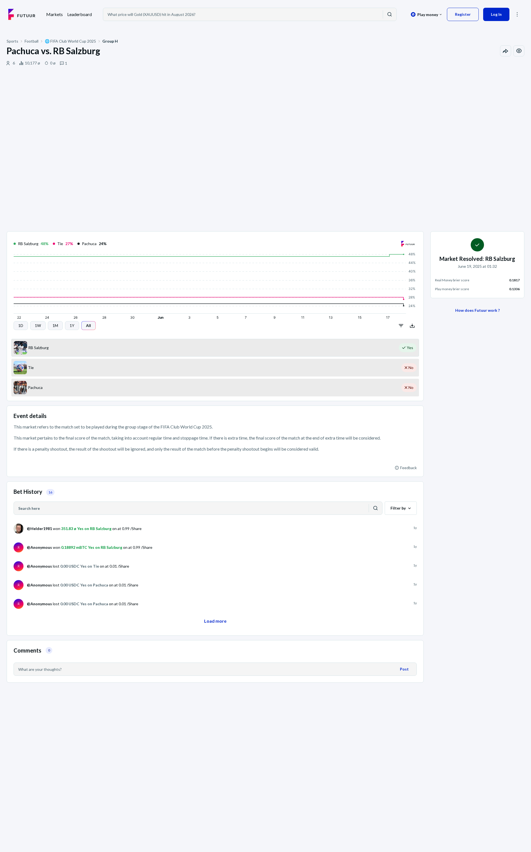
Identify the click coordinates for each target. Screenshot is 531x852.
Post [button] (404, 669)
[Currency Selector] (426, 14)
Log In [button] (496, 14)
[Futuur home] (21, 14)
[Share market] (505, 50)
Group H (110, 41)
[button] (517, 14)
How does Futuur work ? (477, 310)
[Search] (389, 14)
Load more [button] (215, 621)
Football (31, 41)
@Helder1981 (39, 528)
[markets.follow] (518, 50)
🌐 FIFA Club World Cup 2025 (70, 41)
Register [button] (463, 14)
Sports (12, 41)
